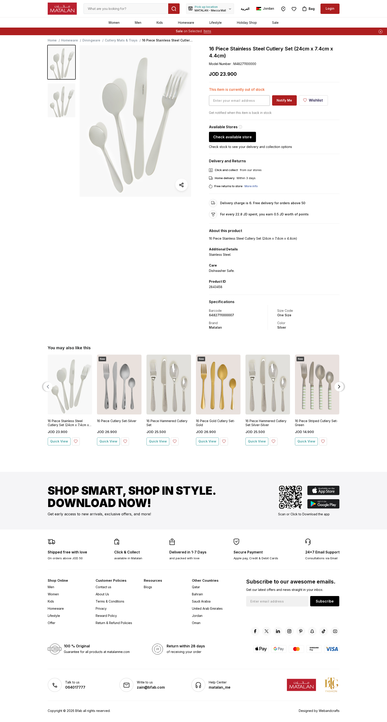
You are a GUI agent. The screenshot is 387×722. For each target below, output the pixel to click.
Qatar (196, 587)
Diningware (91, 40)
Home (52, 40)
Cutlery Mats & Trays (121, 40)
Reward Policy (106, 616)
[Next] (339, 386)
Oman (196, 623)
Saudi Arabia (201, 601)
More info (251, 186)
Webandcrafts (329, 711)
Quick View (59, 441)
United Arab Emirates (207, 608)
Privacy (101, 608)
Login (330, 8)
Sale (275, 22)
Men (138, 22)
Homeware (186, 22)
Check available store (232, 137)
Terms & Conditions (110, 601)
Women (114, 22)
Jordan (197, 616)
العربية (245, 9)
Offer (51, 623)
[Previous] (48, 386)
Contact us (103, 587)
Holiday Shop (247, 22)
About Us (102, 594)
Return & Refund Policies (114, 623)
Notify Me (284, 100)
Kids (160, 22)
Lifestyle (215, 22)
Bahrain (197, 594)
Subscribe (325, 601)
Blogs (148, 587)
